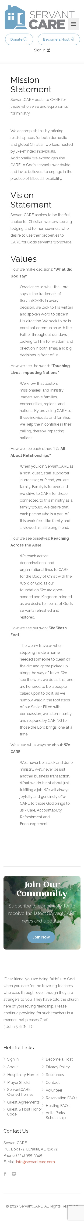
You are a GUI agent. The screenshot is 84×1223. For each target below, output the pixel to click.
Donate (17, 39)
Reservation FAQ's (61, 1098)
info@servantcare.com (35, 1162)
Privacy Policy (58, 1067)
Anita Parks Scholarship (56, 1115)
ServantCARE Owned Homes (20, 1092)
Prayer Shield (18, 1082)
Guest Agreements (23, 1102)
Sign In (40, 50)
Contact (53, 1082)
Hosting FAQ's (58, 1106)
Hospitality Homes (23, 1075)
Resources (55, 1075)
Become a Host (56, 39)
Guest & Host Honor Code (24, 1111)
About (12, 1067)
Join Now (41, 937)
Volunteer (54, 1090)
